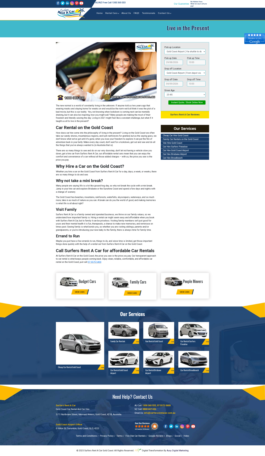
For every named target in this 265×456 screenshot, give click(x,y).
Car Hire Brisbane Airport (175, 154)
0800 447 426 (149, 409)
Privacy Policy (107, 436)
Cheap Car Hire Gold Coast (175, 135)
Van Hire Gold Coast (172, 143)
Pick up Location (172, 47)
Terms (119, 436)
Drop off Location (172, 68)
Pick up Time (193, 58)
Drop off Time (194, 79)
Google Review (156, 436)
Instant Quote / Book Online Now (187, 102)
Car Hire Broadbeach (173, 158)
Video (186, 436)
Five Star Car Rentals (135, 436)
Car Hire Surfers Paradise (175, 146)
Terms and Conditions (86, 436)
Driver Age (169, 90)
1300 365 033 (119, 2)
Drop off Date (171, 79)
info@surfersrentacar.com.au (159, 413)
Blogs (169, 436)
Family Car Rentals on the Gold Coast (180, 139)
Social (178, 436)
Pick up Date (170, 58)
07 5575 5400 (94, 262)
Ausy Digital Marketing (178, 450)
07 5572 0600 (164, 405)
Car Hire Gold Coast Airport (176, 150)
